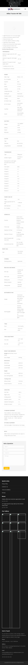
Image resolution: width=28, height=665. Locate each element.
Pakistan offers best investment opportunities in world (13, 499)
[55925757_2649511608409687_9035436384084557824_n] (22, 535)
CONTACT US (5, 486)
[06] (22, 526)
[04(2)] (6, 526)
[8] (7, 579)
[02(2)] (14, 518)
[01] (6, 518)
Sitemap (3, 492)
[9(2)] (15, 579)
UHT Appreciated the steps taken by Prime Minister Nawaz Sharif (13, 504)
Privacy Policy (5, 483)
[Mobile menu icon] (25, 9)
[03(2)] (22, 518)
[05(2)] (14, 526)
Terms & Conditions (6, 489)
